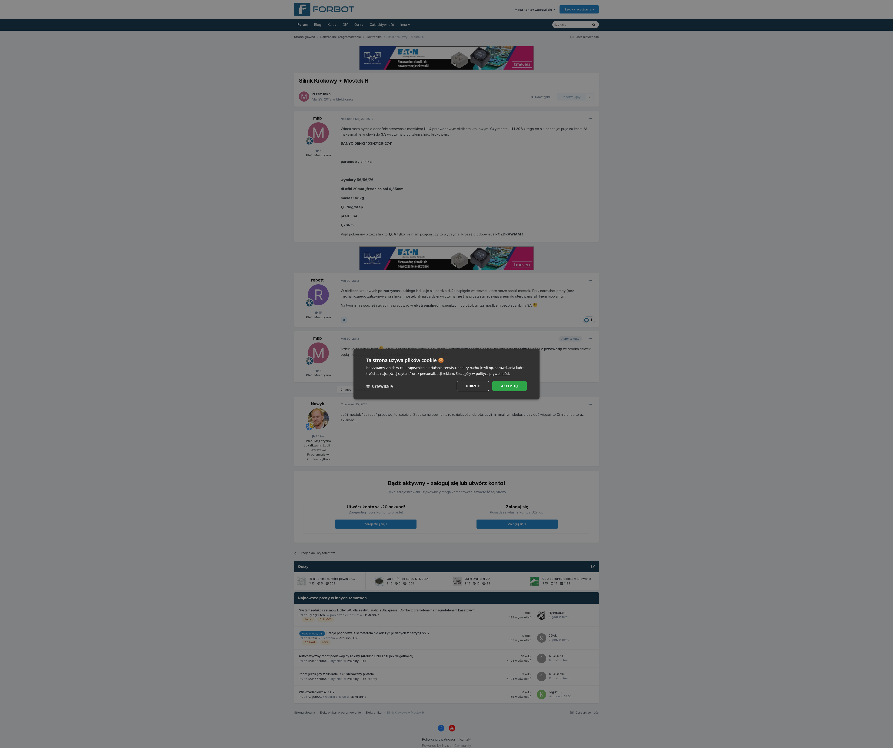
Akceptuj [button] (509, 386)
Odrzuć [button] (473, 386)
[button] (379, 386)
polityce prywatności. (493, 373)
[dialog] (446, 374)
